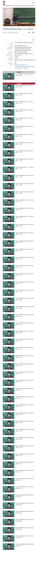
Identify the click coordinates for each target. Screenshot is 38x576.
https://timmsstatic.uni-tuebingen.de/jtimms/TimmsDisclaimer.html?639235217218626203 (25, 66)
